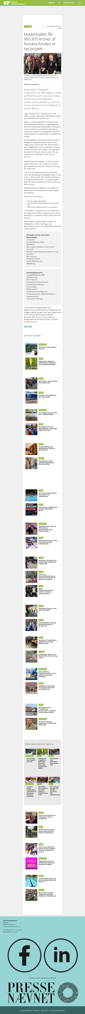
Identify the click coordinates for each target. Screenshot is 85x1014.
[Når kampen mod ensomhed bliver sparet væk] (31, 383)
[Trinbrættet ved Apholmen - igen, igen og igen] (31, 398)
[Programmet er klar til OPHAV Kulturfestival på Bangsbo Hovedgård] (31, 863)
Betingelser (36, 1010)
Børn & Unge (43, 344)
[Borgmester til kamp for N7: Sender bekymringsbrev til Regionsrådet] (31, 563)
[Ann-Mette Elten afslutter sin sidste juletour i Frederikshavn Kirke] (42, 780)
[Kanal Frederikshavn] (14, 3)
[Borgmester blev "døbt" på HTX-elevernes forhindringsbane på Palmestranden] (31, 529)
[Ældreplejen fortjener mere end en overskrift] (31, 611)
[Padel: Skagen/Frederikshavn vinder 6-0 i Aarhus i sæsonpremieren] (31, 591)
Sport (41, 358)
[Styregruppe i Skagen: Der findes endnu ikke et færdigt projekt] (31, 657)
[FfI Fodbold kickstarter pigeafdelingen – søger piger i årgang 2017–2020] (31, 429)
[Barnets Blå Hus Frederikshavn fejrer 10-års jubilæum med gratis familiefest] (31, 674)
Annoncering (18, 930)
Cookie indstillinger (26, 1010)
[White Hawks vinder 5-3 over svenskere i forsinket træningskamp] (31, 543)
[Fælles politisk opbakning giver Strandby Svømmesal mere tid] (31, 881)
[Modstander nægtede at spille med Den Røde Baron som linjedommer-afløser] (31, 363)
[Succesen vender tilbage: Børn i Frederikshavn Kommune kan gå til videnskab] (30, 780)
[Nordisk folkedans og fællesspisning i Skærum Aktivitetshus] (31, 449)
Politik (41, 392)
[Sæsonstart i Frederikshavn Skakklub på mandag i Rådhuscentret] (31, 642)
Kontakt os (15, 932)
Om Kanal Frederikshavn (57, 1010)
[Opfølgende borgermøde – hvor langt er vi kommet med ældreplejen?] (31, 688)
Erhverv (41, 458)
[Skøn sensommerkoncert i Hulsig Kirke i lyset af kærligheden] (31, 818)
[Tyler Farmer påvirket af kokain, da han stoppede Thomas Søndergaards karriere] (31, 849)
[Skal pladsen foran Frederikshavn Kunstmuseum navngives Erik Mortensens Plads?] (31, 710)
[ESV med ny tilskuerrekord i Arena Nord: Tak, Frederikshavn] (31, 495)
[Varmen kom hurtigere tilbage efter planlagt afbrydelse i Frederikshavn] (31, 895)
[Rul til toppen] (81, 1010)
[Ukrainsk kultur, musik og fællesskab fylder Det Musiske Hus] (31, 625)
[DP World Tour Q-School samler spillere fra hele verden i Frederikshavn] (31, 832)
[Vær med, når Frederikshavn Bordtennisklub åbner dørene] (31, 509)
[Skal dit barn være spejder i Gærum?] (31, 349)
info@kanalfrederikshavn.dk (12, 927)
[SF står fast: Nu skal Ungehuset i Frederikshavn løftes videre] (31, 724)
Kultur (41, 378)
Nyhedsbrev (45, 1010)
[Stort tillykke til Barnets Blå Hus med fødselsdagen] (31, 415)
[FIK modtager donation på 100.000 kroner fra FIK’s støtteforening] (54, 780)
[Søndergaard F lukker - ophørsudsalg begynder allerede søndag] (31, 463)
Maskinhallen (28, 326)
